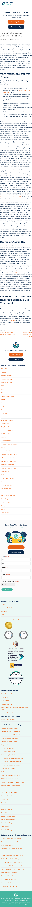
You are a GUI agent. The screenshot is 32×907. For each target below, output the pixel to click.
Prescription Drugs (6, 488)
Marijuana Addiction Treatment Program (12, 855)
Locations (3, 604)
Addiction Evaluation (6, 375)
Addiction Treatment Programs (9, 728)
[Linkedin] (18, 619)
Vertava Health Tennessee (8, 719)
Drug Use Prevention (7, 430)
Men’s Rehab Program (7, 812)
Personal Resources (6, 485)
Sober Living (4, 499)
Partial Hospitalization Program (9, 738)
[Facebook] (14, 619)
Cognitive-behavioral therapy (12, 272)
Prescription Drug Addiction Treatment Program (14, 869)
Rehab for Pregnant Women (8, 796)
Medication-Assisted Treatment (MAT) (11, 468)
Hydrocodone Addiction (7, 451)
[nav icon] (28, 3)
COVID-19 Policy (5, 700)
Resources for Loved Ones (8, 495)
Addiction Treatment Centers (23, 898)
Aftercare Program (6, 799)
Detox (3, 416)
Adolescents (4, 386)
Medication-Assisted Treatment (9, 772)
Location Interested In (10, 581)
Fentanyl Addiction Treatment (9, 876)
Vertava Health (5, 39)
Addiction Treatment (6, 41)
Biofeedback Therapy (7, 830)
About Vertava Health (7, 694)
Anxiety (3, 399)
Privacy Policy (9, 900)
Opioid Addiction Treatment (8, 879)
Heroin (3, 447)
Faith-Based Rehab (6, 440)
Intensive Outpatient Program (9, 458)
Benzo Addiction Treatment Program (11, 852)
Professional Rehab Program (9, 819)
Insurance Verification (7, 608)
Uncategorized (5, 512)
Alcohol (3, 392)
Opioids (3, 481)
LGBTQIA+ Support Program (9, 792)
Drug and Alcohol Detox (7, 748)
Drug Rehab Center (6, 427)
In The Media (4, 697)
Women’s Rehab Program (8, 816)
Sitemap (25, 900)
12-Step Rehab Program (7, 823)
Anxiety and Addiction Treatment (12, 761)
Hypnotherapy (5, 826)
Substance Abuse (5, 502)
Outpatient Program (6, 745)
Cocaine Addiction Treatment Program (11, 848)
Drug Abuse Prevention (7, 420)
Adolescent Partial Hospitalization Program (12, 782)
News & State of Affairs (7, 478)
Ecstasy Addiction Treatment (9, 886)
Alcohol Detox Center (9, 751)
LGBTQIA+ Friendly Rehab (8, 461)
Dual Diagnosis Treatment (8, 434)
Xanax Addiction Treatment (8, 883)
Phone (5, 574)
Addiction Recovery (6, 379)
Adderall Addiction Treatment (9, 368)
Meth (2, 475)
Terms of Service (19, 904)
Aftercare (3, 389)
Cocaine (3, 410)
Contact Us (4, 611)
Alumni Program (5, 802)
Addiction (3, 372)
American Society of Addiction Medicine (11, 197)
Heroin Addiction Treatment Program (11, 862)
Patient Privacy (18, 900)
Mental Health (5, 471)
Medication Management (8, 464)
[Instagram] (16, 619)
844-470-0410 (12, 320)
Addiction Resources (6, 704)
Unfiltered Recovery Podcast (9, 713)
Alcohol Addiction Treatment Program (11, 841)
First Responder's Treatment (9, 444)
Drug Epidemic (5, 423)
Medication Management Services (10, 775)
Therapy (3, 505)
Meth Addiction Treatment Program (11, 859)
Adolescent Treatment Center (9, 778)
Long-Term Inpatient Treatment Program (14, 734)
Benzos (3, 403)
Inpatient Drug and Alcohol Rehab (10, 731)
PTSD (2, 492)
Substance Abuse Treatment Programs (11, 838)
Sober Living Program (8, 806)
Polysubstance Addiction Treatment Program (13, 865)
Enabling (3, 437)
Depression (4, 413)
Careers (3, 614)
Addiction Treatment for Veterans (10, 789)
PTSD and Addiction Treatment (11, 765)
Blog (2, 406)
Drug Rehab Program (7, 845)
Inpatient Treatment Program (9, 454)
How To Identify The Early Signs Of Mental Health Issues (14, 708)
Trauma (3, 509)
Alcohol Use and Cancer (7, 396)
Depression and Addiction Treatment (13, 758)
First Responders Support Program (10, 785)
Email (5, 567)
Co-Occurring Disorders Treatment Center (12, 755)
